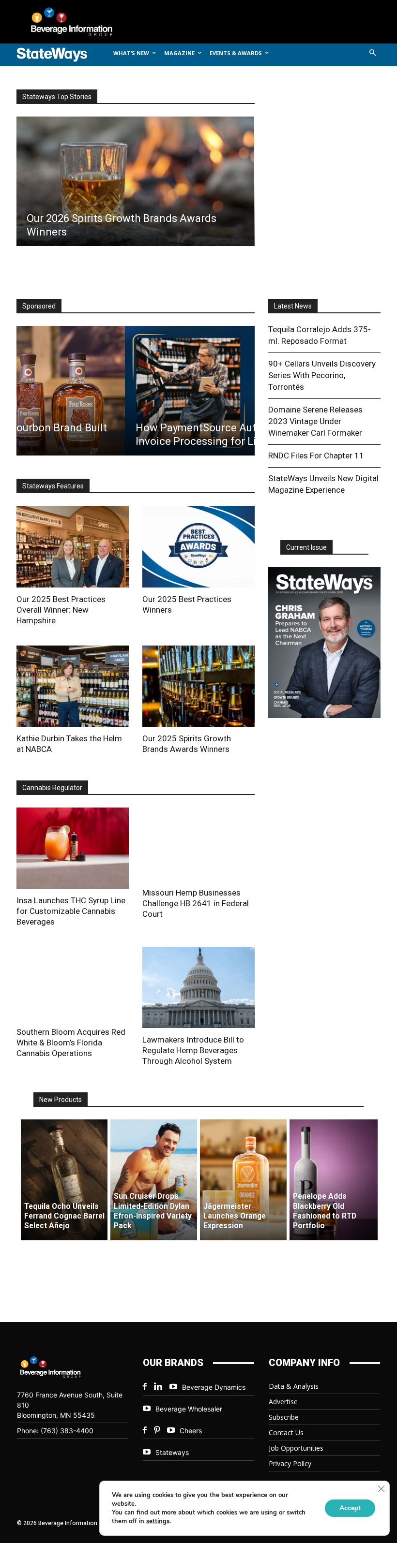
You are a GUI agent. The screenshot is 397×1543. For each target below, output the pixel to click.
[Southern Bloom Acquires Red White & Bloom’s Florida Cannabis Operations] (72, 983)
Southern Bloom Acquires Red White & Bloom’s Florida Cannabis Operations (70, 1042)
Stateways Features (53, 486)
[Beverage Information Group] (79, 22)
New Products (60, 1099)
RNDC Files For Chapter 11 (316, 455)
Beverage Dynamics (213, 1387)
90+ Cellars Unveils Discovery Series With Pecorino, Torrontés (322, 375)
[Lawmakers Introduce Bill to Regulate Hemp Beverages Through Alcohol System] (198, 987)
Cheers (191, 1430)
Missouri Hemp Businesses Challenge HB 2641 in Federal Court (195, 903)
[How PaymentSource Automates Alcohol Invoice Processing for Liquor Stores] (135, 391)
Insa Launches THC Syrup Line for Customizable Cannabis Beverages (70, 911)
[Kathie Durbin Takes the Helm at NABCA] (72, 686)
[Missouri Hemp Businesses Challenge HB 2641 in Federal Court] (198, 844)
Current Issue (306, 547)
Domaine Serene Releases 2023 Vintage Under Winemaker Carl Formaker (315, 421)
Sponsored (39, 306)
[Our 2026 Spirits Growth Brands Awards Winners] (135, 181)
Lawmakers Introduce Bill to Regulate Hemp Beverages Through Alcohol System (193, 1050)
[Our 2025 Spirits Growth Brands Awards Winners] (198, 686)
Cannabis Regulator (52, 788)
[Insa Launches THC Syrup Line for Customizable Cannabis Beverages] (72, 848)
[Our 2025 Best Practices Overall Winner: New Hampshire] (72, 546)
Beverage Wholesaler (188, 1409)
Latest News (293, 306)
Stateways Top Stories (57, 97)
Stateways (172, 1452)
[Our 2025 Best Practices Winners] (198, 546)
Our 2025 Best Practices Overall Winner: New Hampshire (61, 609)
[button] (373, 53)
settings (157, 1521)
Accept (350, 1508)
